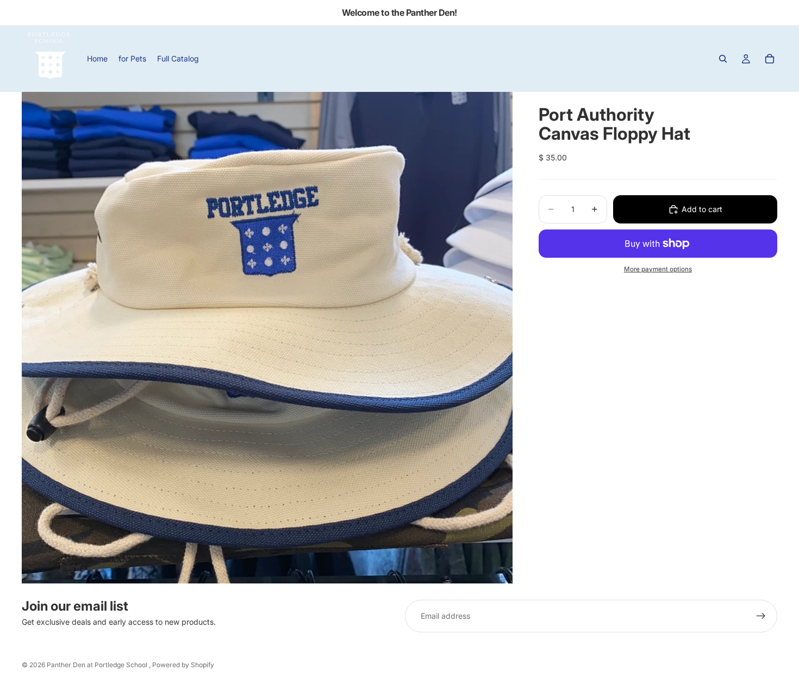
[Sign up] (761, 616)
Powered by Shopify (183, 665)
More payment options (658, 269)
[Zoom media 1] (267, 337)
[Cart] (770, 59)
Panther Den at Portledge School (98, 665)
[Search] (723, 59)
